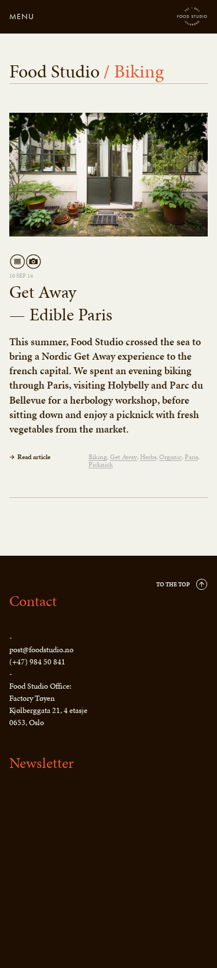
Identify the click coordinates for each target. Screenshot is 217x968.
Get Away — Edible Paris (60, 303)
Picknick (101, 464)
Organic (170, 457)
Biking (98, 457)
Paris (191, 457)
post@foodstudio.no (41, 649)
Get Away (123, 457)
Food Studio (192, 17)
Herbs (148, 457)
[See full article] (108, 175)
